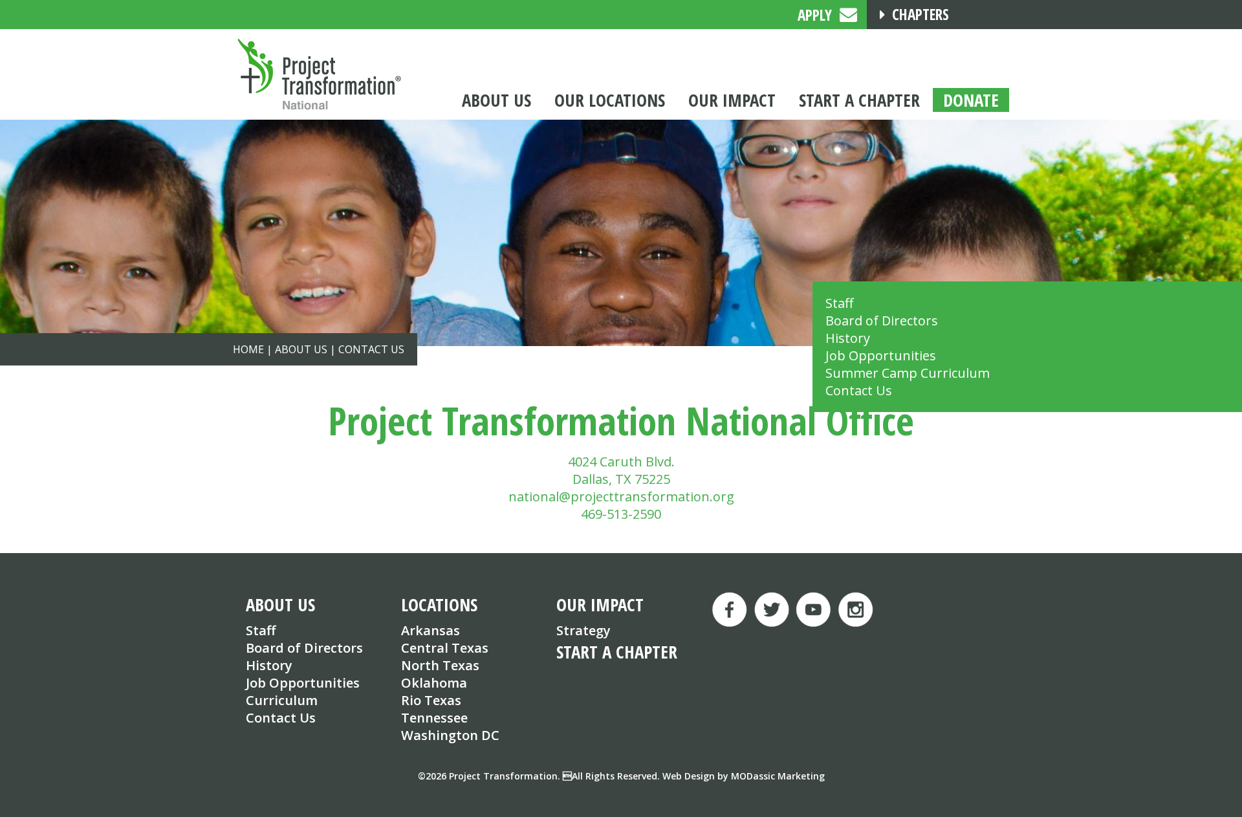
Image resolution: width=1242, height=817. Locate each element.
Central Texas (444, 648)
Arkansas (430, 630)
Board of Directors (881, 320)
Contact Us (858, 390)
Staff (839, 303)
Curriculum (282, 700)
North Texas (440, 665)
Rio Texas (431, 700)
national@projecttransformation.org (621, 496)
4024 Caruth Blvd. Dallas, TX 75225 (621, 470)
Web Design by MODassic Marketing (743, 776)
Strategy (583, 630)
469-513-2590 (621, 514)
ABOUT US (280, 604)
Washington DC (450, 735)
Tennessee (434, 717)
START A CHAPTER (616, 652)
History (847, 338)
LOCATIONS (439, 604)
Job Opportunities (880, 355)
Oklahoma (434, 683)
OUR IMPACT (600, 604)
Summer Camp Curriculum (907, 373)
